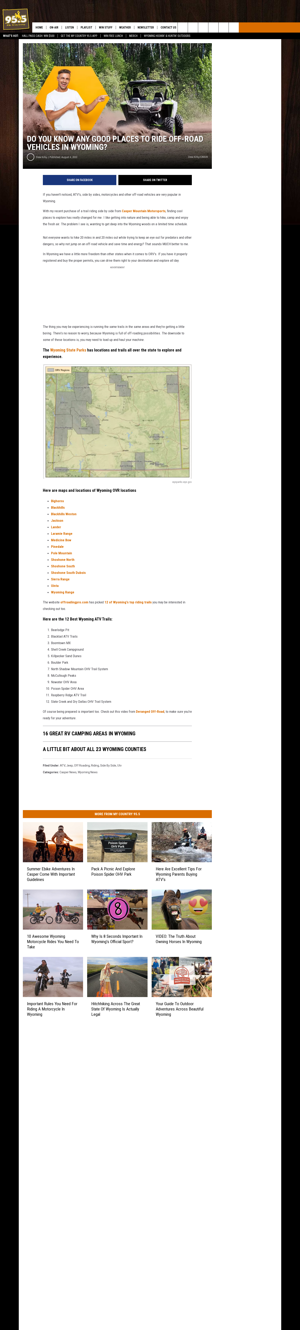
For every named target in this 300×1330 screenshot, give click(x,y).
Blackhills (58, 507)
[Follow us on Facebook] (203, 27)
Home (39, 27)
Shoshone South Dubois (68, 573)
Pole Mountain (61, 553)
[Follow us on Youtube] (234, 27)
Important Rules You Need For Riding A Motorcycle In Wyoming (52, 1009)
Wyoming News (88, 772)
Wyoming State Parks (68, 350)
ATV (62, 765)
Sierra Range (60, 579)
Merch (133, 35)
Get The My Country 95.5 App (79, 35)
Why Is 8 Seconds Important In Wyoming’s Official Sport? (116, 939)
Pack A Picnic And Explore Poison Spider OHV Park (113, 871)
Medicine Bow (61, 540)
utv (119, 765)
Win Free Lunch (113, 35)
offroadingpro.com (74, 602)
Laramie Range (61, 534)
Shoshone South (63, 566)
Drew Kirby (41, 157)
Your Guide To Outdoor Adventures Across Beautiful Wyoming (179, 1009)
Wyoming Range (62, 592)
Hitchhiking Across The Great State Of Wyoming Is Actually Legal (115, 1009)
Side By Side (108, 765)
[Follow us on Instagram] (213, 27)
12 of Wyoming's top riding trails (128, 602)
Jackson (57, 520)
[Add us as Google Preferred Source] (193, 27)
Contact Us (168, 27)
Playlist (86, 27)
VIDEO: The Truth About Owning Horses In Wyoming (179, 939)
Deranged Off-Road (150, 711)
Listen (69, 27)
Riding (95, 765)
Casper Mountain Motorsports (144, 211)
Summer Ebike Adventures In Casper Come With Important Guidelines (51, 874)
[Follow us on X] (224, 27)
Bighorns (57, 501)
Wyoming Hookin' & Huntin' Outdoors (167, 35)
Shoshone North (62, 560)
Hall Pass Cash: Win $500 (38, 35)
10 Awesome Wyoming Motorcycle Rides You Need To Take (53, 941)
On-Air (54, 27)
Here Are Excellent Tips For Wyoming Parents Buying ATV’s (179, 874)
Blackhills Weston (64, 514)
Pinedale (57, 547)
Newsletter (146, 27)
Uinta (55, 586)
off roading (82, 765)
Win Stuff (105, 27)
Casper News (68, 772)
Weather (125, 27)
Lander (56, 527)
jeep (69, 765)
